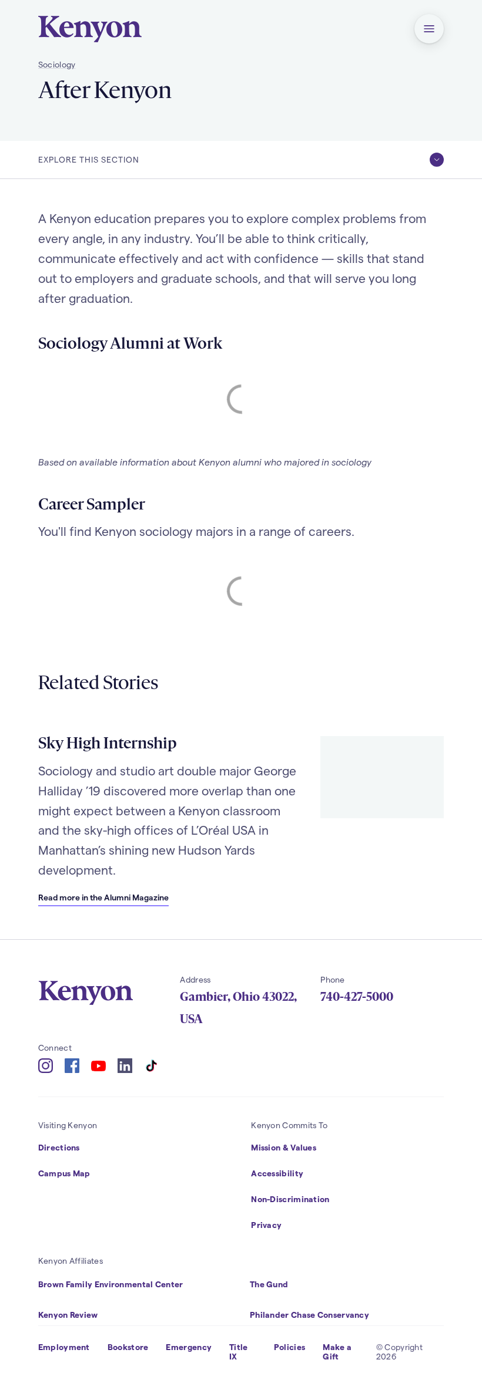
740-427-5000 (356, 997)
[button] (429, 28)
